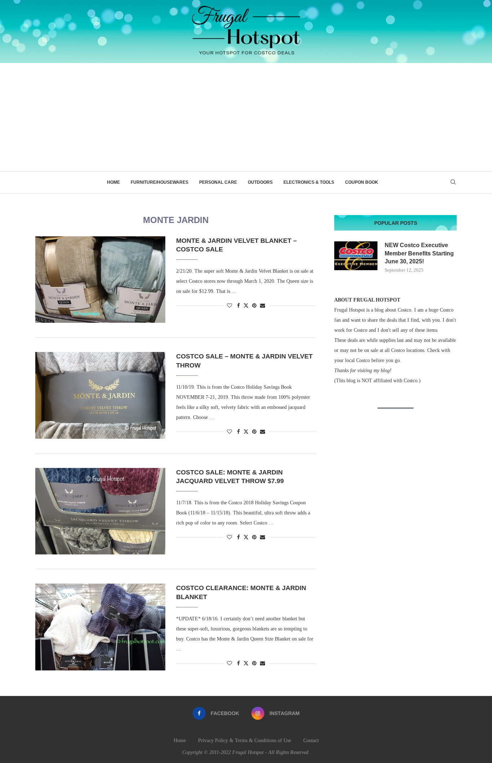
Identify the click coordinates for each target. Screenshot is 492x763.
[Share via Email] (262, 306)
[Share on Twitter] (246, 305)
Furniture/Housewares (159, 182)
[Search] (453, 182)
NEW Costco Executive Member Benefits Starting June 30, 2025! (419, 253)
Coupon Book (361, 182)
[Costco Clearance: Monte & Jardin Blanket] (100, 627)
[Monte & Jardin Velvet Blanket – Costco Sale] (100, 279)
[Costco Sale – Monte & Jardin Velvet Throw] (100, 395)
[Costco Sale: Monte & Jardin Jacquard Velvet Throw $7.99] (100, 511)
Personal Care (218, 182)
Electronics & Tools (308, 182)
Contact (311, 740)
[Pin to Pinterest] (254, 306)
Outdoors (260, 182)
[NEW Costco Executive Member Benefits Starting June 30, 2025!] (355, 255)
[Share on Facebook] (238, 306)
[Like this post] (229, 306)
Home (113, 182)
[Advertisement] (246, 117)
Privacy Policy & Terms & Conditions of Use (244, 740)
